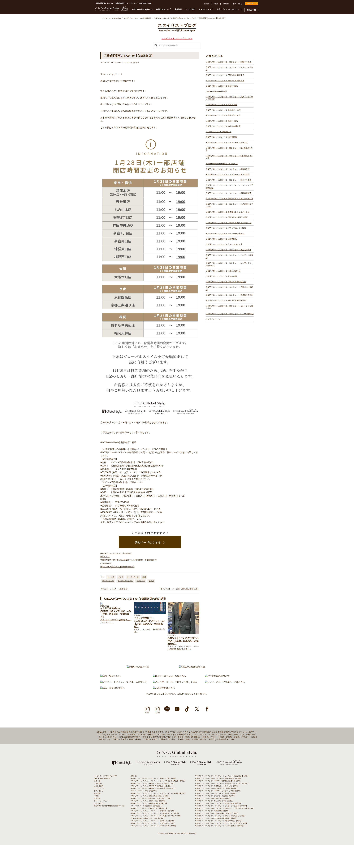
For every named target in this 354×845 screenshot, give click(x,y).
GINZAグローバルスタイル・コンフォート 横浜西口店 (227, 169)
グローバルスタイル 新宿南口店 (218, 132)
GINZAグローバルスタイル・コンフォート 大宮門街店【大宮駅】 (153, 823)
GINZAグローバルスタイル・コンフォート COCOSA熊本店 (230, 314)
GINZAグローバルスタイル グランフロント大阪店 (226, 228)
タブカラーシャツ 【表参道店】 (114, 589)
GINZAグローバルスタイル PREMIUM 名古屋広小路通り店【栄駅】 (218, 781)
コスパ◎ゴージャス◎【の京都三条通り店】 (180, 589)
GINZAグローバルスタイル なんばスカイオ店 (224, 244)
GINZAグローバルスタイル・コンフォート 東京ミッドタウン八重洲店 (229, 98)
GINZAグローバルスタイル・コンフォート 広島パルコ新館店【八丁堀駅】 (220, 816)
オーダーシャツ (108, 581)
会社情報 (206, 4)
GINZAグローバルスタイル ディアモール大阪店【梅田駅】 (215, 796)
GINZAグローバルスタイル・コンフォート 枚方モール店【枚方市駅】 (219, 803)
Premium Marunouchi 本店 (216, 91)
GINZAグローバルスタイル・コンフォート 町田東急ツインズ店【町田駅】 (156, 816)
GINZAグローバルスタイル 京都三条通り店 (223, 271)
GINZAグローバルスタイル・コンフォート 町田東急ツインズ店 (229, 157)
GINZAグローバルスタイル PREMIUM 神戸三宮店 (226, 282)
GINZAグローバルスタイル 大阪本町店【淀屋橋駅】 (213, 798)
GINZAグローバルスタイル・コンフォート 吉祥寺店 (227, 142)
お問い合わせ (237, 4)
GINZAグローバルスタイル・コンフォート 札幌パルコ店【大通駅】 (154, 778)
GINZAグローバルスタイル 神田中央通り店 (223, 126)
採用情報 (226, 4)
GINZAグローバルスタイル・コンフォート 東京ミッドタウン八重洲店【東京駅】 (158, 793)
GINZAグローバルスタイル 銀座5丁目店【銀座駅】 (148, 801)
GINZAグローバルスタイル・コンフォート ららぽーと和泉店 (229, 256)
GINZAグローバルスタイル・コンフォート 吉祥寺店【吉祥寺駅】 (153, 811)
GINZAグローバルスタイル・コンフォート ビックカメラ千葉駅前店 (229, 186)
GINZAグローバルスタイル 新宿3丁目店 (222, 86)
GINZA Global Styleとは (142, 9)
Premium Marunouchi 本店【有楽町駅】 (144, 791)
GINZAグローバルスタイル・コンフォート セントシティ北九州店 (229, 307)
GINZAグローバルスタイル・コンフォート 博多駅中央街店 (229, 295)
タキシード (141, 581)
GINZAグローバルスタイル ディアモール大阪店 (225, 233)
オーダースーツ (133, 577)
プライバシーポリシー (101, 801)
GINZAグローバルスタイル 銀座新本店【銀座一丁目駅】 (150, 796)
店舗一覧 (97, 781)
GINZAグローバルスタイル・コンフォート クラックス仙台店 (229, 68)
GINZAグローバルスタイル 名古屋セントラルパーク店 (227, 212)
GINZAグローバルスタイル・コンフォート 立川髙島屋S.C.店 (229, 149)
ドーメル (111, 577)
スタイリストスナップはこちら (177, 38)
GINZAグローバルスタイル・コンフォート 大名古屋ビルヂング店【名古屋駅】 (222, 783)
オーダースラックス (125, 581)
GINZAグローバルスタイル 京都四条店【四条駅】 (212, 811)
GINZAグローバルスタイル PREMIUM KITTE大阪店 (227, 217)
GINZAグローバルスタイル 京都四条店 (221, 276)
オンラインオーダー (214, 319)
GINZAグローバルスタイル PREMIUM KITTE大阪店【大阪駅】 (216, 788)
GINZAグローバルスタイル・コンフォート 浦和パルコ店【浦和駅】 (154, 826)
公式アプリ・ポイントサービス (229, 9)
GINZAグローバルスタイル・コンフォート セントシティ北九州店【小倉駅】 (221, 823)
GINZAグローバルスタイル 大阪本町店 (221, 239)
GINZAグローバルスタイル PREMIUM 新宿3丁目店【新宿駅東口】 (153, 788)
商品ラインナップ (163, 9)
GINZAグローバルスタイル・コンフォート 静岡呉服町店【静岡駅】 (218, 778)
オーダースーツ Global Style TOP (105, 776)
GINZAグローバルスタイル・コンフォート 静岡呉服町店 (228, 193)
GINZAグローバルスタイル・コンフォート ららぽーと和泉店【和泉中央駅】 (221, 806)
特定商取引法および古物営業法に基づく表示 (109, 806)
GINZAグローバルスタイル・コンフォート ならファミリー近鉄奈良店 (229, 264)
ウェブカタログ (99, 788)
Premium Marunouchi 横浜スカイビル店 (222, 164)
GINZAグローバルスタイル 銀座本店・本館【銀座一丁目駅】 (151, 798)
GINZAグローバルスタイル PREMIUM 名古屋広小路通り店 (229, 199)
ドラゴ (120, 577)
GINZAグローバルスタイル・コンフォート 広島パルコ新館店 (229, 288)
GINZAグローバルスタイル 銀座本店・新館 (223, 115)
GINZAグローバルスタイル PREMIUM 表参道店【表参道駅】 (151, 786)
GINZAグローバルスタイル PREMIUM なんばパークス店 (228, 223)
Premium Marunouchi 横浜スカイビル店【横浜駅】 (148, 818)
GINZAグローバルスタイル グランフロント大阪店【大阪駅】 (216, 793)
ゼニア (151, 581)
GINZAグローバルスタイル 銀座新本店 (221, 105)
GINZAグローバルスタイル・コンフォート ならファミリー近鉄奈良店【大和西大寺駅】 (225, 808)
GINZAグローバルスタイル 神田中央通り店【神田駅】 (149, 803)
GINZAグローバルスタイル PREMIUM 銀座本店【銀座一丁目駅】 (153, 783)
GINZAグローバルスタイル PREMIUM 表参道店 (225, 81)
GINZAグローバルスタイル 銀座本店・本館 (223, 110)
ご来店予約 (251, 10)
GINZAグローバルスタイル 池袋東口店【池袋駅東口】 (149, 808)
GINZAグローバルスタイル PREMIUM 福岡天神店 (226, 300)
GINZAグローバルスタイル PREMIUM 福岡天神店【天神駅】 (216, 818)
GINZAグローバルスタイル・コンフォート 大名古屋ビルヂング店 (229, 205)
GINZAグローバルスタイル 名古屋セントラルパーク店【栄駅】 (216, 786)
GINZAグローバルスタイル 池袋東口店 (221, 137)
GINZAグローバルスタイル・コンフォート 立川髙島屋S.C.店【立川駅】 (155, 813)
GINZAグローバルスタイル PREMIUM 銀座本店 (225, 75)
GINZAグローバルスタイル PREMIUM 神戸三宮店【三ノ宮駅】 (216, 813)
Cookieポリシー (99, 803)
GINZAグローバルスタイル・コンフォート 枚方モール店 (228, 250)
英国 (144, 577)
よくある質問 (98, 786)
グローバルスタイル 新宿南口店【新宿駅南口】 (147, 806)
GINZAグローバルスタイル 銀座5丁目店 (222, 121)
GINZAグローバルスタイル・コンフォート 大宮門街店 (227, 174)
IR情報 (216, 4)
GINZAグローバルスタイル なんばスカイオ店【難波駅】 (214, 801)
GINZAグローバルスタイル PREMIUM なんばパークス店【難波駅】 (218, 791)
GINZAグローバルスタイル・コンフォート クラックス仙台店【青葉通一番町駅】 (158, 781)
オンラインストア (205, 9)
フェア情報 (190, 9)
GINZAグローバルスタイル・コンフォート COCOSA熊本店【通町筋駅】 (220, 826)
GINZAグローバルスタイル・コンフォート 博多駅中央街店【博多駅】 (219, 821)
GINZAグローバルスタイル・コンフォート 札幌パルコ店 (228, 62)
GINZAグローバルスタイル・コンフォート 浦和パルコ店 (228, 180)
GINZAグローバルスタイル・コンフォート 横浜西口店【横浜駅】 (153, 821)
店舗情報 (178, 9)
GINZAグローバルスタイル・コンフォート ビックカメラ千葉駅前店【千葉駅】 (222, 776)
